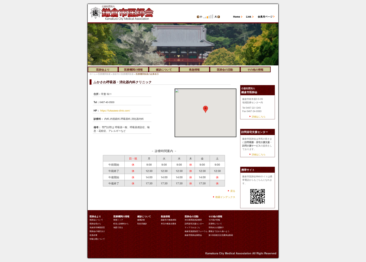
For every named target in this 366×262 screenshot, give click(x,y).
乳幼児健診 (142, 223)
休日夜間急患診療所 (193, 219)
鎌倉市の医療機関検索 (123, 73)
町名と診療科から (121, 223)
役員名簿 (93, 235)
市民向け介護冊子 (216, 227)
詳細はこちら (259, 116)
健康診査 (141, 219)
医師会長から (95, 223)
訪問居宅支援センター (194, 223)
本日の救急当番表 (168, 223)
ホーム (93, 73)
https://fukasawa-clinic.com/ (115, 110)
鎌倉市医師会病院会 (193, 235)
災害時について (215, 223)
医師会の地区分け (97, 231)
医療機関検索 (104, 73)
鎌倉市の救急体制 (168, 219)
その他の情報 (214, 219)
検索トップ (118, 219)
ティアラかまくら (192, 227)
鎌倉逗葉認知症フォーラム (196, 231)
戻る (232, 191)
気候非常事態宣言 (97, 227)
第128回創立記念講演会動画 (221, 235)
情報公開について (97, 239)
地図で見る (118, 227)
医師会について (96, 219)
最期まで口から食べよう (219, 231)
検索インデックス (225, 197)
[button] (205, 109)
